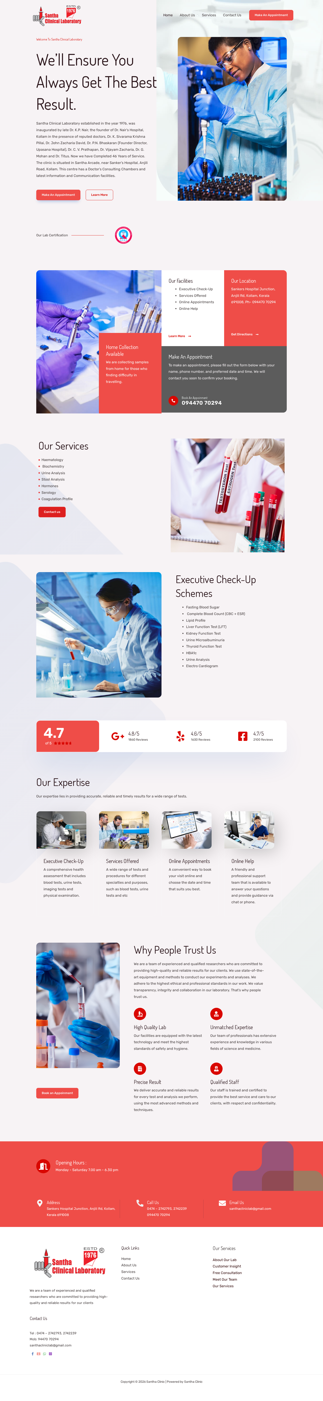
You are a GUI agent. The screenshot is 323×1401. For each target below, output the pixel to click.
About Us (187, 15)
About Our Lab (225, 1260)
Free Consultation (227, 1273)
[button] (271, 15)
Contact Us (232, 15)
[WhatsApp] (44, 1354)
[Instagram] (50, 1354)
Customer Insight (227, 1266)
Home (168, 15)
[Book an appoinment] (173, 401)
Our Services (223, 1286)
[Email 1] (39, 1354)
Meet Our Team (225, 1279)
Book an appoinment (194, 398)
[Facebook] (33, 1354)
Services (209, 15)
